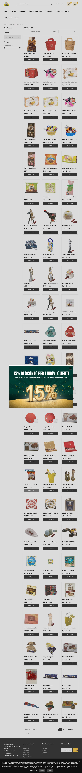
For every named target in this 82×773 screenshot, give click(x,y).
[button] (70, 368)
